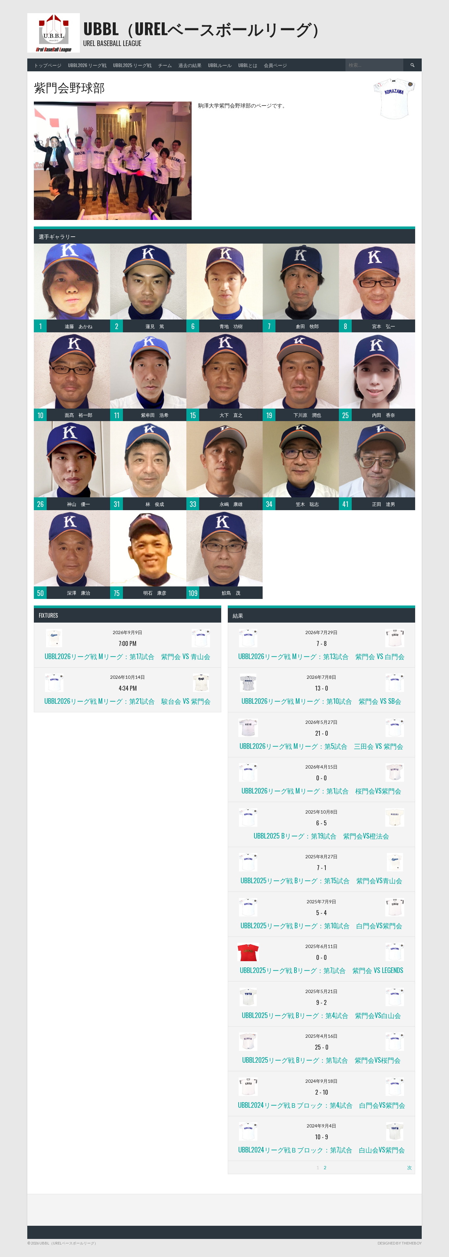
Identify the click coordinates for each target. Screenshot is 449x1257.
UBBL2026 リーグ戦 (87, 64)
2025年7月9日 (321, 901)
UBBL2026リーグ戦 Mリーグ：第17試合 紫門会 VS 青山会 (127, 656)
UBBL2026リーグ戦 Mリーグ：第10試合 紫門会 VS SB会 (321, 701)
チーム (165, 64)
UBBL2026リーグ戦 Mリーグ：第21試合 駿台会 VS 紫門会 (127, 701)
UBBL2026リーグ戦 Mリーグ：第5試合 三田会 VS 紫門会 (321, 746)
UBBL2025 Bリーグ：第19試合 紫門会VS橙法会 (321, 836)
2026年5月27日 (321, 722)
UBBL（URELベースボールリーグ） (205, 28)
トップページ (47, 64)
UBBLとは (247, 64)
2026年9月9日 (127, 632)
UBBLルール (220, 64)
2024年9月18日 (321, 1081)
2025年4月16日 (321, 1036)
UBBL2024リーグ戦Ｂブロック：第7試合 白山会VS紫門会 (321, 1149)
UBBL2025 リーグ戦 (132, 64)
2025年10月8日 (321, 812)
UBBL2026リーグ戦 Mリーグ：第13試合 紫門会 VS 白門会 (321, 656)
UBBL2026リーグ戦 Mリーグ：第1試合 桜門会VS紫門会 (321, 790)
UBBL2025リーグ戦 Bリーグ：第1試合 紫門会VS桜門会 (321, 1060)
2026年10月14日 (127, 677)
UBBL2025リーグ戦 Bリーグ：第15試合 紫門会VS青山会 (321, 880)
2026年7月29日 (321, 632)
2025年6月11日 (321, 946)
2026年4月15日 (321, 767)
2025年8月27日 (321, 856)
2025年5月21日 (321, 991)
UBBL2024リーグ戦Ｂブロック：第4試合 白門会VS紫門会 (321, 1105)
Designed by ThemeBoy (400, 1243)
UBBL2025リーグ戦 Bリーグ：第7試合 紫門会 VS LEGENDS (321, 970)
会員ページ (275, 64)
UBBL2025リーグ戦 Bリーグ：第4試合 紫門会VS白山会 (321, 1015)
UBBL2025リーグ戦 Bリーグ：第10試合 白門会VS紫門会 (321, 925)
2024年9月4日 (321, 1125)
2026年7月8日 (321, 677)
